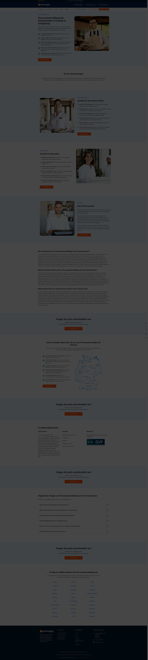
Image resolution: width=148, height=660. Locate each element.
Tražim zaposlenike (79, 334)
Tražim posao (68, 334)
